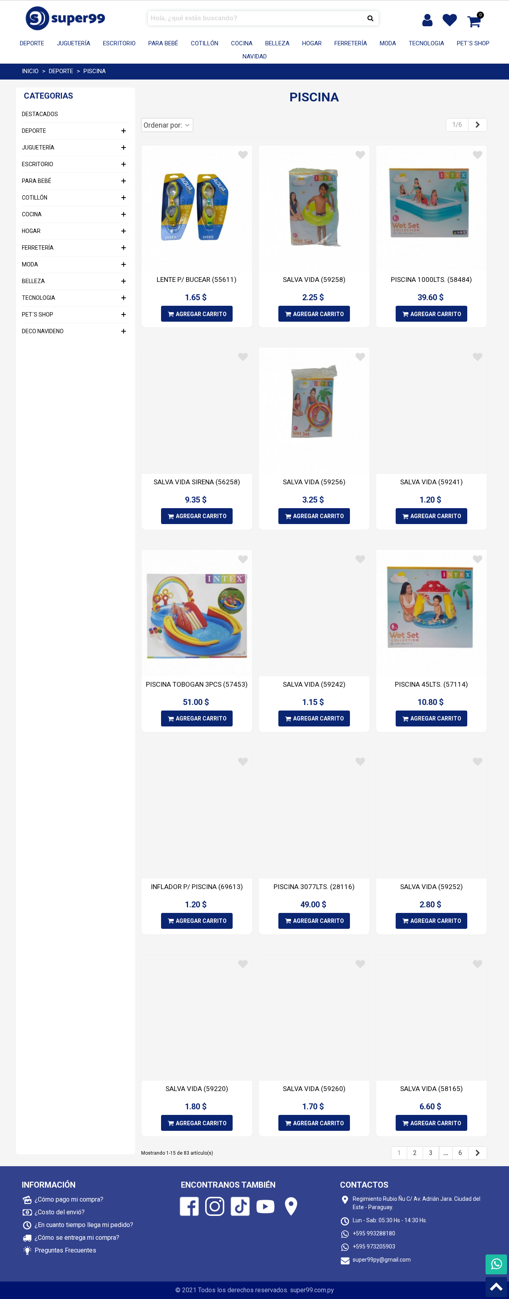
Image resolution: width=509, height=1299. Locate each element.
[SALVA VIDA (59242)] (314, 613)
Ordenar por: (164, 125)
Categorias (48, 96)
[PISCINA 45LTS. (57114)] (431, 613)
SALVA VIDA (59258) (314, 279)
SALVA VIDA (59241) (431, 482)
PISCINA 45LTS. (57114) (431, 684)
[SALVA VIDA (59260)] (314, 1018)
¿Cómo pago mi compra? (69, 1199)
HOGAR (312, 43)
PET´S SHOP (473, 43)
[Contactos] (496, 1264)
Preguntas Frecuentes (65, 1250)
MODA (388, 43)
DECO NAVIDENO (43, 331)
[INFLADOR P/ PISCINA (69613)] (197, 815)
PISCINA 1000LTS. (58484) (431, 279)
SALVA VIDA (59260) (314, 1089)
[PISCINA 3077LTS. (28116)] (314, 815)
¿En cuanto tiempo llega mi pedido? (84, 1225)
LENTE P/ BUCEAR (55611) (197, 279)
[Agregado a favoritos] (243, 155)
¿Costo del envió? (60, 1212)
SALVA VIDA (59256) (314, 482)
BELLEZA (277, 43)
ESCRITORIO (119, 43)
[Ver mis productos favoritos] (451, 20)
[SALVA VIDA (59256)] (314, 411)
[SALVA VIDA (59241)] (431, 411)
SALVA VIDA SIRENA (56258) (196, 482)
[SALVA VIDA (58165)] (431, 1018)
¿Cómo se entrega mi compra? (77, 1237)
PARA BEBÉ (163, 43)
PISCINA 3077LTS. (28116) (314, 887)
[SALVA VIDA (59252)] (431, 815)
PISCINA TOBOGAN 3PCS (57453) (197, 684)
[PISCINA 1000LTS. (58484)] (431, 209)
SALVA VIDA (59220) (196, 1089)
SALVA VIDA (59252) (431, 887)
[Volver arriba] (496, 1287)
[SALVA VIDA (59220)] (197, 1018)
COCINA (242, 43)
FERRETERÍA (350, 43)
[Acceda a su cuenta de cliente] (428, 20)
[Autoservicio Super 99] (65, 18)
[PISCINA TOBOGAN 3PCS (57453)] (197, 613)
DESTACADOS (40, 114)
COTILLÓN (204, 43)
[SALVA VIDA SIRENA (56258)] (197, 411)
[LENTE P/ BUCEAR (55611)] (197, 209)
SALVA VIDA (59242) (314, 684)
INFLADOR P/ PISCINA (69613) (197, 887)
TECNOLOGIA (426, 43)
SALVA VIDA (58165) (431, 1089)
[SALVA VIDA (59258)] (314, 209)
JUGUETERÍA (73, 43)
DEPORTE (32, 43)
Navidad (255, 56)
